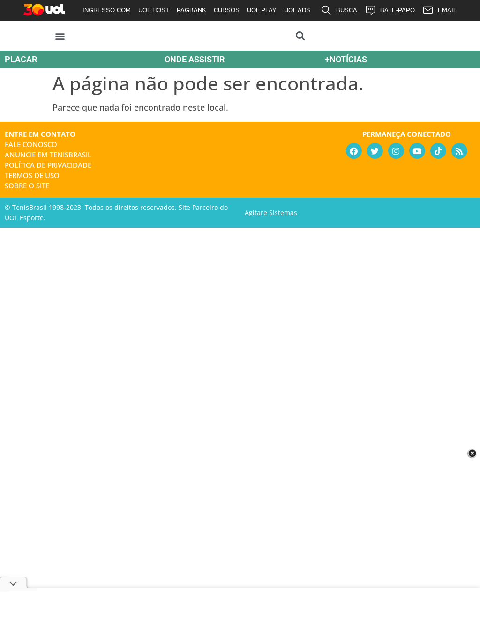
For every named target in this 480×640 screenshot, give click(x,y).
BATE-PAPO (397, 10)
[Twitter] (375, 151)
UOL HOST (153, 10)
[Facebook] (354, 151)
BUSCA (346, 10)
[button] (60, 36)
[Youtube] (417, 151)
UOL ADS (297, 10)
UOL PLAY (262, 10)
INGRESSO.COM (106, 10)
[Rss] (459, 151)
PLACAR (21, 59)
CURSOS (227, 10)
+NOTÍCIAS (346, 59)
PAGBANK (191, 10)
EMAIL (447, 10)
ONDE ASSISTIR (195, 59)
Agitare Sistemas (271, 212)
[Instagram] (396, 151)
